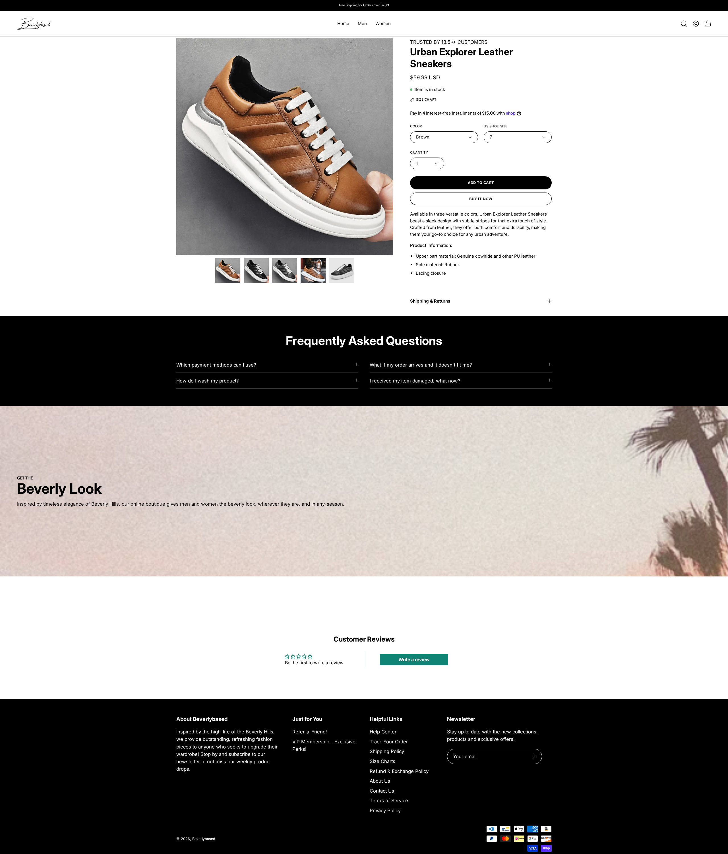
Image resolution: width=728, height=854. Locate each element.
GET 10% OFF (364, 464)
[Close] (442, 374)
